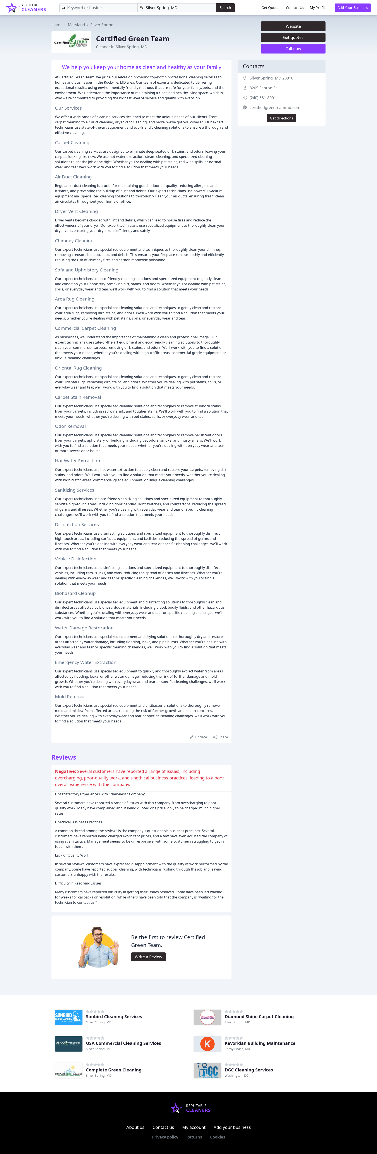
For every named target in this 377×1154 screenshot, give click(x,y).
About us (135, 1127)
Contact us (163, 1127)
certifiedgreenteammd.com (275, 107)
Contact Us (295, 7)
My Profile (318, 7)
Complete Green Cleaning (114, 1070)
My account (194, 1127)
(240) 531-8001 (263, 97)
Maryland (76, 24)
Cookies (217, 1137)
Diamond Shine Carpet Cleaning (259, 1016)
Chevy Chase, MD (237, 1049)
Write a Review (148, 956)
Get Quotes (270, 7)
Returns (194, 1137)
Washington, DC (236, 1075)
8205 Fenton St (263, 87)
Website (293, 26)
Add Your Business (353, 7)
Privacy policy (165, 1137)
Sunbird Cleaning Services (114, 1016)
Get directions (281, 118)
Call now (293, 48)
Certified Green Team (133, 38)
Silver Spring (101, 24)
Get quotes (293, 37)
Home (57, 24)
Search (225, 7)
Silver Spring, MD (98, 1022)
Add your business (232, 1127)
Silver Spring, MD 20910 (271, 78)
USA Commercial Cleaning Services (123, 1043)
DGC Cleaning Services (249, 1070)
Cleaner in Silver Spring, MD (121, 46)
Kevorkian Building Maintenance (260, 1043)
